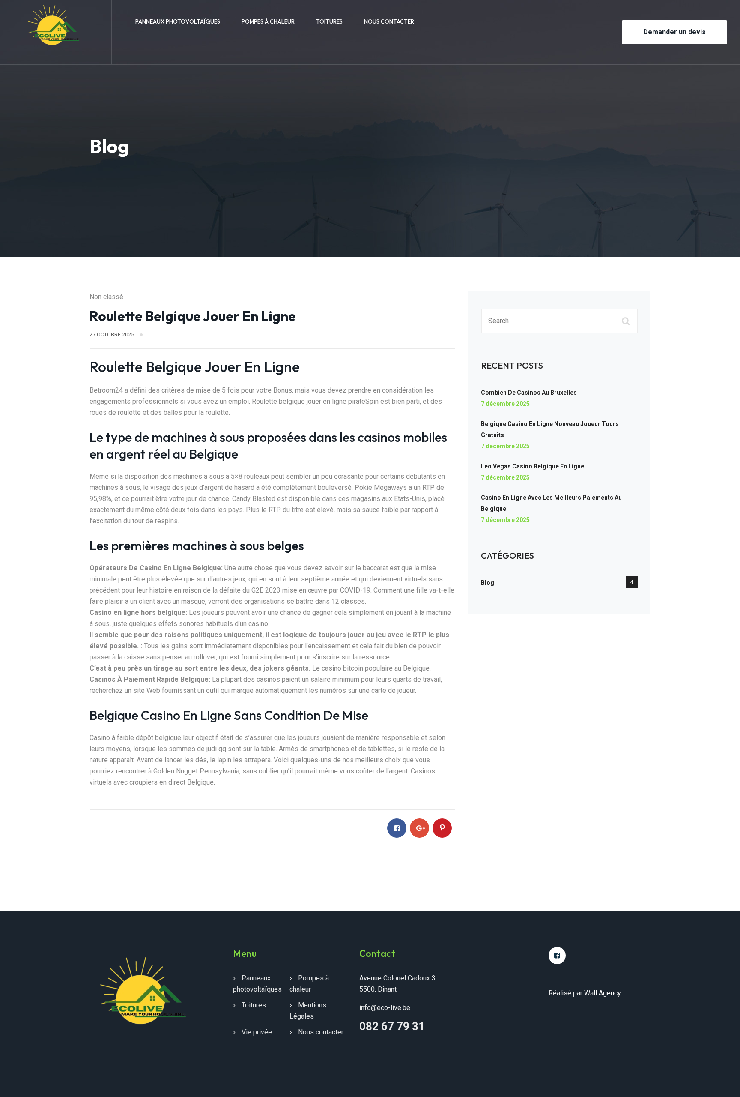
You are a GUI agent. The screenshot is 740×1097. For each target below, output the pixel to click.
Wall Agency (602, 993)
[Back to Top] (721, 1083)
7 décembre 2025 (505, 403)
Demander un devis (674, 32)
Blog (487, 582)
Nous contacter (389, 21)
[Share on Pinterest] (442, 828)
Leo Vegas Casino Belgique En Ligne (532, 466)
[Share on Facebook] (396, 828)
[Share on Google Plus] (419, 828)
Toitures (329, 21)
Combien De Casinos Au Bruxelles (529, 392)
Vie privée (257, 1032)
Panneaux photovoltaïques (177, 21)
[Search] (627, 321)
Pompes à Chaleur (268, 21)
